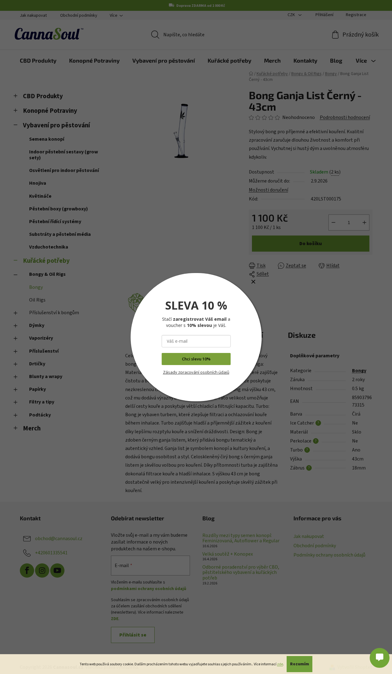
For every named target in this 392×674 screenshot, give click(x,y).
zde (280, 664)
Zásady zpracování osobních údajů (196, 372)
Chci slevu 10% (196, 359)
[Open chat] (380, 656)
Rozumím (299, 664)
